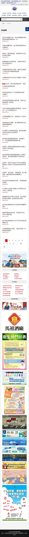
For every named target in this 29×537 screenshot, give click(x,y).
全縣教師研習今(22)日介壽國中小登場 (14, 77)
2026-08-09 (5, 216)
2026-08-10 (5, 200)
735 (21, 244)
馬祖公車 (5, 278)
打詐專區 (5, 289)
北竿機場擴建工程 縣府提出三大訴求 (14, 116)
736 (4, 247)
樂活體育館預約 (19, 286)
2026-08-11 (5, 184)
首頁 (3, 23)
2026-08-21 (5, 88)
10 (13, 244)
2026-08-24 (5, 41)
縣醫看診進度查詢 (7, 287)
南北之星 (16, 275)
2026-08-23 (5, 57)
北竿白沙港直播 (6, 291)
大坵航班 (16, 277)
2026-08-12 (5, 176)
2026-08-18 (5, 118)
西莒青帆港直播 (6, 295)
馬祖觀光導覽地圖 (7, 286)
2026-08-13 (5, 168)
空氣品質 (17, 287)
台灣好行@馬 (17, 278)
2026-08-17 (5, 134)
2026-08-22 (5, 79)
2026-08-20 (5, 112)
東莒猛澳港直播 (6, 293)
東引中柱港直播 (19, 293)
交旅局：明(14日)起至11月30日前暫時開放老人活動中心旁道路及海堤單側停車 (14, 164)
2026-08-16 (5, 142)
